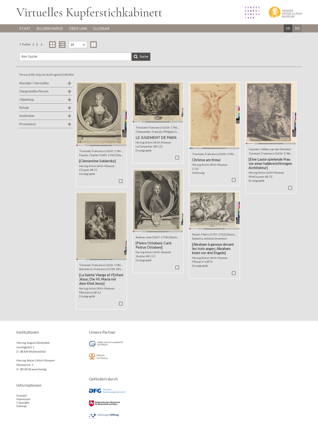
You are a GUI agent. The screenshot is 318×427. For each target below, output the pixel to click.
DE (288, 28)
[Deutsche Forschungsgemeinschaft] (122, 393)
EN (297, 28)
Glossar (101, 28)
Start (25, 28)
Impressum (23, 399)
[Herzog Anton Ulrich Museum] (281, 17)
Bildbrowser (50, 28)
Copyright (22, 402)
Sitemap (21, 406)
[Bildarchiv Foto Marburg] (122, 359)
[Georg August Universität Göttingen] (122, 346)
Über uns (78, 28)
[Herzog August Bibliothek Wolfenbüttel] (248, 17)
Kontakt (21, 395)
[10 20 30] (78, 44)
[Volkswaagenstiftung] (122, 418)
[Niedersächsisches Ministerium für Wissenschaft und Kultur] (122, 406)
